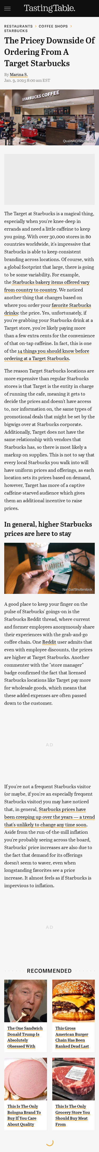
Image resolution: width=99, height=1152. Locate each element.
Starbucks (16, 30)
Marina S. (19, 74)
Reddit (49, 641)
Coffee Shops (53, 26)
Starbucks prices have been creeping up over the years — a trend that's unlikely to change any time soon (49, 817)
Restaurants (18, 26)
